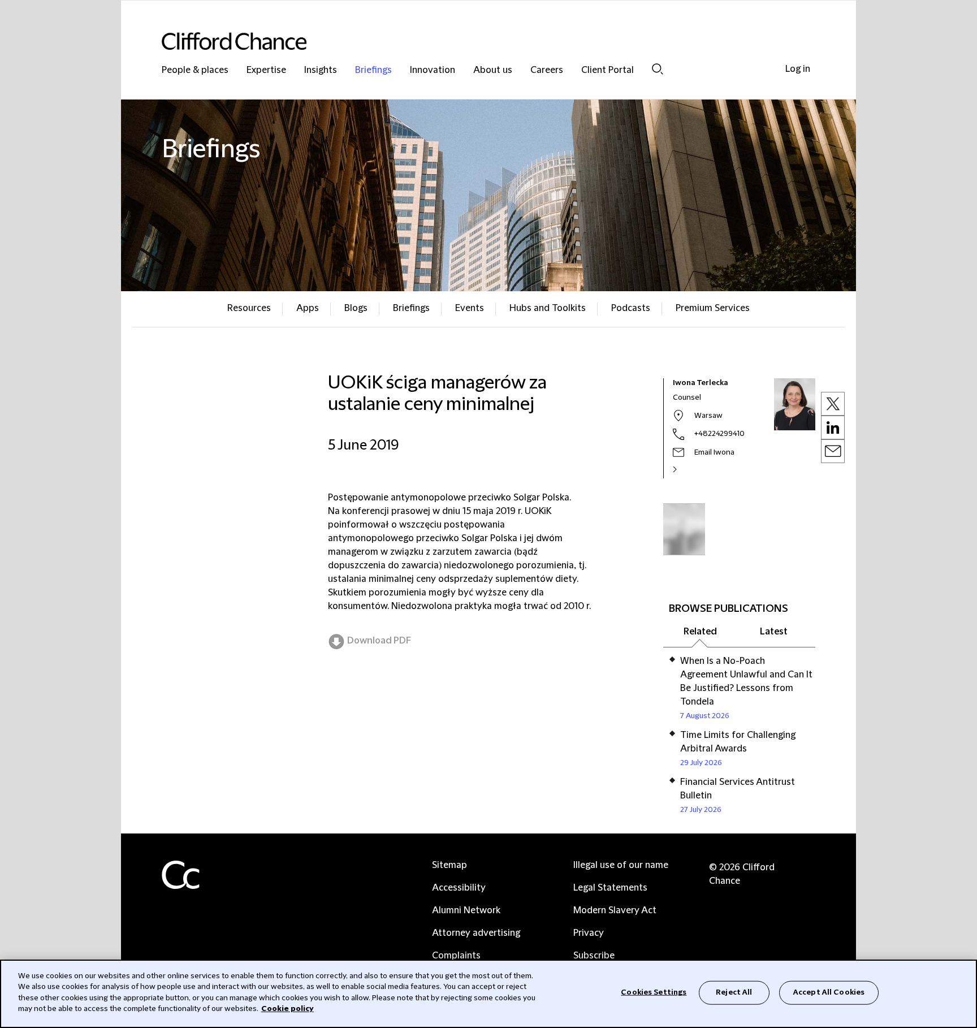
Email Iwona (714, 452)
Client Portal (607, 70)
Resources (249, 308)
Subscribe (594, 956)
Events (469, 308)
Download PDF (379, 641)
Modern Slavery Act (614, 910)
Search (657, 69)
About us (492, 70)
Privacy (588, 933)
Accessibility (459, 888)
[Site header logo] (466, 41)
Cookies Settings (653, 992)
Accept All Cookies (828, 992)
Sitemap (449, 865)
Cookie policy (287, 1008)
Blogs (356, 308)
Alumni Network (466, 910)
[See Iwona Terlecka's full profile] (687, 469)
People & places (195, 70)
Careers (546, 70)
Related (700, 632)
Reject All (734, 992)
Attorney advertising (476, 933)
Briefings (373, 70)
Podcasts (630, 308)
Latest (774, 632)
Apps (307, 308)
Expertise (266, 70)
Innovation (432, 70)
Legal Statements (610, 888)
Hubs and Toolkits (547, 308)
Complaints (456, 956)
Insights (320, 70)
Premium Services (713, 308)
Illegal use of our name (620, 865)
